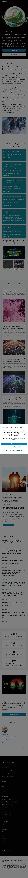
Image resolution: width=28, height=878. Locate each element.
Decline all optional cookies (14, 447)
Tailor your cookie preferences (14, 450)
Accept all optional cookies (14, 444)
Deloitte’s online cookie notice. (18, 438)
